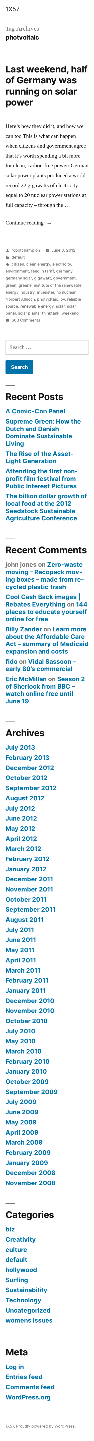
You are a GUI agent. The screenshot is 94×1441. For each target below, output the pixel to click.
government (64, 278)
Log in (15, 1367)
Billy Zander (24, 629)
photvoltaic (47, 299)
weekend (70, 313)
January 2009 (27, 1162)
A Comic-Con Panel (35, 411)
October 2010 (27, 1021)
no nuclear (65, 292)
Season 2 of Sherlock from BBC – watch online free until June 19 (45, 690)
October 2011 (26, 899)
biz (10, 1229)
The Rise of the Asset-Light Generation (40, 457)
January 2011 (26, 990)
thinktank (50, 313)
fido (12, 661)
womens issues (29, 1320)
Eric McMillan (26, 679)
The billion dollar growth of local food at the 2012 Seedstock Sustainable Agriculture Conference (46, 507)
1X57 (12, 9)
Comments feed (30, 1387)
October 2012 (26, 777)
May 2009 (21, 1122)
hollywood (21, 1270)
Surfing (17, 1280)
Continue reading (29, 222)
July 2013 (20, 747)
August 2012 (25, 798)
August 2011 (25, 919)
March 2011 (23, 970)
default (18, 257)
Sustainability (26, 1290)
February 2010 (28, 1061)
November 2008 (30, 1183)
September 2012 (31, 788)
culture (16, 1249)
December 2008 (30, 1172)
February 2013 (27, 757)
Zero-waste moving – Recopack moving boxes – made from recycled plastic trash (45, 575)
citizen (18, 264)
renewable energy (37, 306)
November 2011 (29, 889)
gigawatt (42, 278)
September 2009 (32, 1092)
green (11, 285)
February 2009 (28, 1152)
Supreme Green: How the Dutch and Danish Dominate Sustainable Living (43, 432)
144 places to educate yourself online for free (46, 612)
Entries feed (24, 1377)
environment (17, 271)
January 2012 (26, 869)
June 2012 (21, 818)
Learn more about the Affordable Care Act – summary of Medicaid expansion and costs (47, 640)
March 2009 (24, 1142)
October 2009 (27, 1081)
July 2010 (20, 1031)
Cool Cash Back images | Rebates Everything (43, 600)
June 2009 (22, 1112)
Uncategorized (28, 1310)
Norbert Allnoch (20, 299)
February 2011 (27, 980)
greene (25, 285)
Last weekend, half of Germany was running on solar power (46, 85)
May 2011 (20, 950)
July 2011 (20, 930)
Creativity (21, 1239)
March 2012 (23, 848)
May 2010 (21, 1041)
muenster (45, 292)
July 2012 (20, 808)
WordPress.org (28, 1397)
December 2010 (30, 1000)
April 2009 (22, 1132)
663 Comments (26, 320)
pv (62, 299)
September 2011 (30, 909)
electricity (61, 264)
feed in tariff (42, 271)
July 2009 (21, 1102)
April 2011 (21, 960)
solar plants (29, 313)
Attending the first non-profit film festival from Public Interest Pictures (42, 478)
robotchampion (26, 250)
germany (64, 271)
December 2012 (30, 768)
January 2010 (26, 1071)
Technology (23, 1300)
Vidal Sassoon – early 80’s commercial (41, 665)
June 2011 (21, 939)
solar (60, 306)
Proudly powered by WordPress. (46, 1426)
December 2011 (29, 879)
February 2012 (27, 859)
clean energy (38, 264)
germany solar (19, 278)
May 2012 (20, 828)
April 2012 (21, 838)
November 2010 (30, 1010)
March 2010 (24, 1051)
